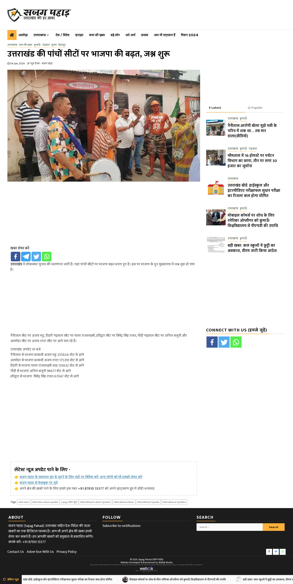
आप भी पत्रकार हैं (164, 35)
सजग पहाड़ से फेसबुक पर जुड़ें (39, 483)
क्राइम (79, 35)
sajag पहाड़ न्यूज (69, 502)
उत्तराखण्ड (39, 35)
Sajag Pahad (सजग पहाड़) (150, 559)
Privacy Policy (67, 552)
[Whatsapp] (46, 256)
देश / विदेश (62, 35)
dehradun (24, 502)
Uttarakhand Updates (174, 502)
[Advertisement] (174, 14)
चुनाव (54, 45)
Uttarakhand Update (148, 502)
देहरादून (62, 45)
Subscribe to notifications (121, 526)
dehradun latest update (45, 502)
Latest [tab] (216, 107)
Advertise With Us (40, 552)
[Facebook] (15, 256)
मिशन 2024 (189, 35)
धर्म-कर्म (130, 35)
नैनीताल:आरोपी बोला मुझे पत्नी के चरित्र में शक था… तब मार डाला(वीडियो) (252, 130)
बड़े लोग (115, 35)
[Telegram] (26, 256)
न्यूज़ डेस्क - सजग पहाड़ (41, 63)
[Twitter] (36, 256)
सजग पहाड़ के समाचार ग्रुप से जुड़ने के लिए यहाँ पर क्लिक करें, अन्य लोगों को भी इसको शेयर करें (81, 477)
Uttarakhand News (124, 502)
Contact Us (15, 552)
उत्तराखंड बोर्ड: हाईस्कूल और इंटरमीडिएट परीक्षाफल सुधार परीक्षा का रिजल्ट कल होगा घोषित (254, 190)
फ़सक (144, 35)
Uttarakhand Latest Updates (95, 502)
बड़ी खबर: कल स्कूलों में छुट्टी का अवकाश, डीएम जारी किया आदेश (252, 248)
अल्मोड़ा (23, 35)
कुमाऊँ (37, 45)
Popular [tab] (257, 107)
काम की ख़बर (97, 35)
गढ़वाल (46, 45)
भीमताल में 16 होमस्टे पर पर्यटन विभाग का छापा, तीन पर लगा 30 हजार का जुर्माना (252, 161)
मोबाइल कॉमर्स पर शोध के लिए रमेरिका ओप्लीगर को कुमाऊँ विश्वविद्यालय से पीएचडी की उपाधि (253, 220)
